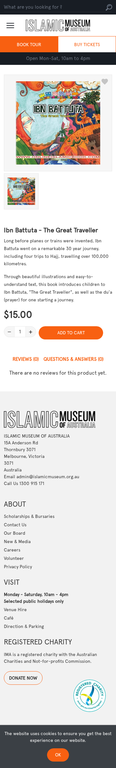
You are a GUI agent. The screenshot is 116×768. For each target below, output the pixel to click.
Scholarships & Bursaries (29, 516)
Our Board (14, 533)
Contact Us (15, 524)
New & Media (17, 541)
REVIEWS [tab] (26, 359)
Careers (12, 549)
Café (9, 618)
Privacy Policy (18, 566)
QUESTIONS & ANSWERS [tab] (73, 359)
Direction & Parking (24, 626)
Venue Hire (15, 609)
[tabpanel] (58, 373)
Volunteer (14, 558)
